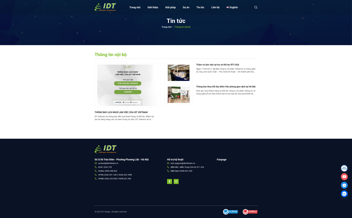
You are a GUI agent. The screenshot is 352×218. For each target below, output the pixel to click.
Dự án (186, 7)
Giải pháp (170, 7)
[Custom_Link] (344, 176)
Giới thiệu (153, 7)
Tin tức (200, 7)
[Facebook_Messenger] (344, 185)
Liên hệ (215, 7)
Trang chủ (134, 7)
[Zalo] (344, 193)
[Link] (344, 168)
